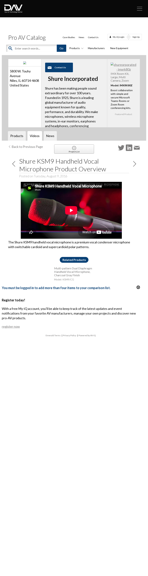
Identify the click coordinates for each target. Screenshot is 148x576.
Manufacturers (96, 48)
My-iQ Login (118, 37)
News (81, 37)
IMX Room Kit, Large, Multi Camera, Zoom (120, 77)
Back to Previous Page (27, 147)
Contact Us (93, 37)
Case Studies (69, 37)
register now (11, 326)
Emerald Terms (53, 335)
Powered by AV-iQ (87, 335)
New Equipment (119, 48)
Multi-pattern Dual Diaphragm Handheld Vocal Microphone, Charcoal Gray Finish (73, 272)
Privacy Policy (69, 335)
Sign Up (136, 37)
